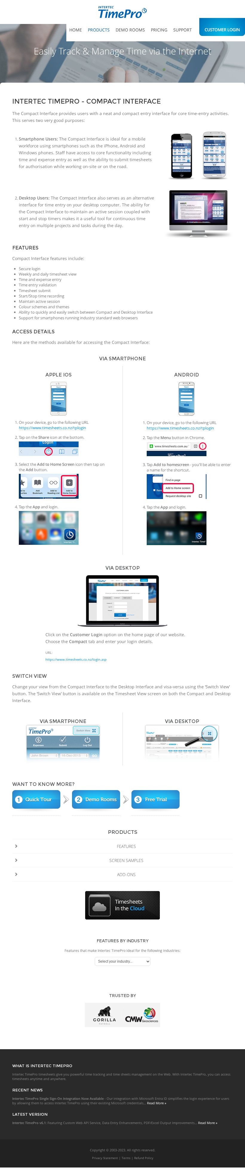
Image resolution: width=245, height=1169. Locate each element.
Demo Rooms (130, 30)
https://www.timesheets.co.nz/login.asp (76, 659)
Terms (126, 1158)
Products (99, 30)
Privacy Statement (105, 1158)
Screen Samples (126, 860)
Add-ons (126, 874)
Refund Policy (143, 1158)
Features (126, 846)
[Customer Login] (222, 25)
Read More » (156, 1103)
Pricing (159, 30)
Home (75, 30)
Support (182, 30)
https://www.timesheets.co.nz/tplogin (52, 427)
